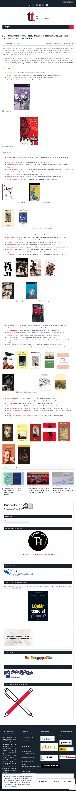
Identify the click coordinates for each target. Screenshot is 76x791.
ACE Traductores (7, 43)
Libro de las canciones (13, 333)
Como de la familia (12, 172)
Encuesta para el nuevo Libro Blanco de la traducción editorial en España (63, 490)
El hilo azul (9, 174)
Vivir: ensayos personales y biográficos (17, 411)
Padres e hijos (10, 344)
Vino (8, 408)
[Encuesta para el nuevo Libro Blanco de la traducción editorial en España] (63, 479)
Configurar (68, 781)
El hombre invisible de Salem (14, 176)
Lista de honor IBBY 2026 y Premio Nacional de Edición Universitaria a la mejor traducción (12, 491)
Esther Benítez (53, 48)
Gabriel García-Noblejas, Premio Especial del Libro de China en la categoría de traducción (38, 490)
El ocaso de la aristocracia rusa (15, 237)
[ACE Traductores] (38, 16)
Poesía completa (11, 398)
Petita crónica (10, 347)
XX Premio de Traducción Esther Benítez (17, 586)
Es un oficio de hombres (13, 242)
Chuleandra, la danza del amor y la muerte (18, 169)
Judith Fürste (10, 249)
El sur (8, 240)
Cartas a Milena (11, 162)
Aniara (8, 73)
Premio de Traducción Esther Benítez (62, 43)
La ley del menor (11, 328)
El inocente (9, 179)
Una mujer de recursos (13, 406)
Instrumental (10, 244)
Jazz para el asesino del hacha (15, 247)
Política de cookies (10, 786)
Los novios (9, 77)
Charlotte (9, 165)
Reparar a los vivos (12, 401)
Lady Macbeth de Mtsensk (14, 325)
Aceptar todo (43, 781)
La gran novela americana (14, 252)
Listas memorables (12, 335)
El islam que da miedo (13, 235)
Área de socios (68, 2)
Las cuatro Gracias (12, 75)
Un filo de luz (10, 403)
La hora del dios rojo (12, 254)
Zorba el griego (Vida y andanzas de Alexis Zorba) (20, 415)
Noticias (48, 43)
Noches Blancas (11, 80)
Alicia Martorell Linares (48, 586)
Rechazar (56, 781)
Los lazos (9, 337)
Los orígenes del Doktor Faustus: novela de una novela (21, 340)
